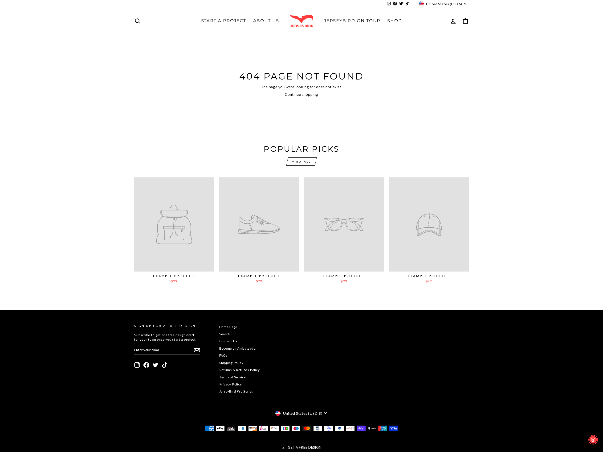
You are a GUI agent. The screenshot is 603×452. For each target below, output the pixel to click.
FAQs (223, 355)
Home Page (228, 327)
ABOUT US (266, 20)
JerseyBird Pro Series (236, 391)
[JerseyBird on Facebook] (146, 365)
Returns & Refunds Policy (239, 370)
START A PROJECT (223, 20)
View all (301, 161)
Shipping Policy (231, 363)
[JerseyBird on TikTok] (164, 365)
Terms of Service (232, 377)
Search (224, 334)
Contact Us (228, 341)
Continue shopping (301, 94)
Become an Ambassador (238, 348)
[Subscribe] (197, 350)
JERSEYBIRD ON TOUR (352, 20)
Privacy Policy (230, 384)
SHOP (394, 20)
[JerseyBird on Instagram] (137, 365)
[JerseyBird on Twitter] (155, 365)
